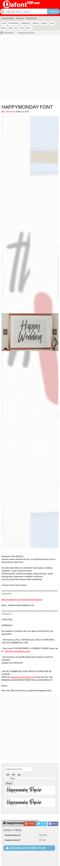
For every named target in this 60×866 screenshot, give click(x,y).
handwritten (13, 23)
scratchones (9, 112)
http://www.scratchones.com (23, 677)
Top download (7, 18)
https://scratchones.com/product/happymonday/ (22, 599)
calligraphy (25, 23)
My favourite (31, 18)
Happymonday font (26, 33)
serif (22, 28)
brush (3, 28)
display (36, 23)
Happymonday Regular (24, 790)
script (3, 23)
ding (10, 28)
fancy (52, 23)
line (16, 28)
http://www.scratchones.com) (17, 651)
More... (29, 28)
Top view (20, 18)
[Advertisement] (30, 68)
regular (44, 23)
